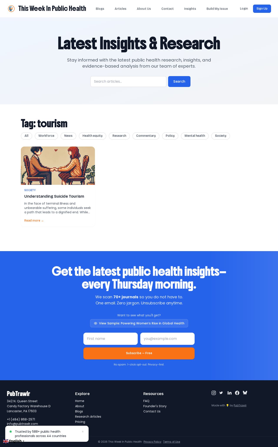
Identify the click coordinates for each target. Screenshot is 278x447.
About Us (144, 9)
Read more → (34, 220)
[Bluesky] (245, 393)
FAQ (146, 401)
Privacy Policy (152, 442)
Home (79, 401)
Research (119, 136)
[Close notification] (83, 431)
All (26, 136)
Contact (167, 9)
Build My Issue (217, 9)
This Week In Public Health (52, 8)
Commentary (146, 136)
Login (244, 8)
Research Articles (88, 416)
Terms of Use (171, 442)
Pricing (80, 422)
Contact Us (152, 411)
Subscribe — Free (139, 353)
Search (179, 81)
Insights (190, 9)
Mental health (195, 136)
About (79, 406)
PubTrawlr (240, 405)
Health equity (93, 136)
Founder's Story (155, 406)
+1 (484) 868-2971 (21, 419)
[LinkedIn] (229, 393)
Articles (120, 9)
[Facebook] (237, 393)
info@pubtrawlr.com (22, 424)
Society (220, 136)
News (68, 136)
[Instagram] (214, 393)
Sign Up (262, 8)
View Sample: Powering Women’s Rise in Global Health (141, 323)
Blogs (100, 9)
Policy (170, 136)
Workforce (46, 136)
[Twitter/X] (221, 393)
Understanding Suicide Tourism (54, 196)
